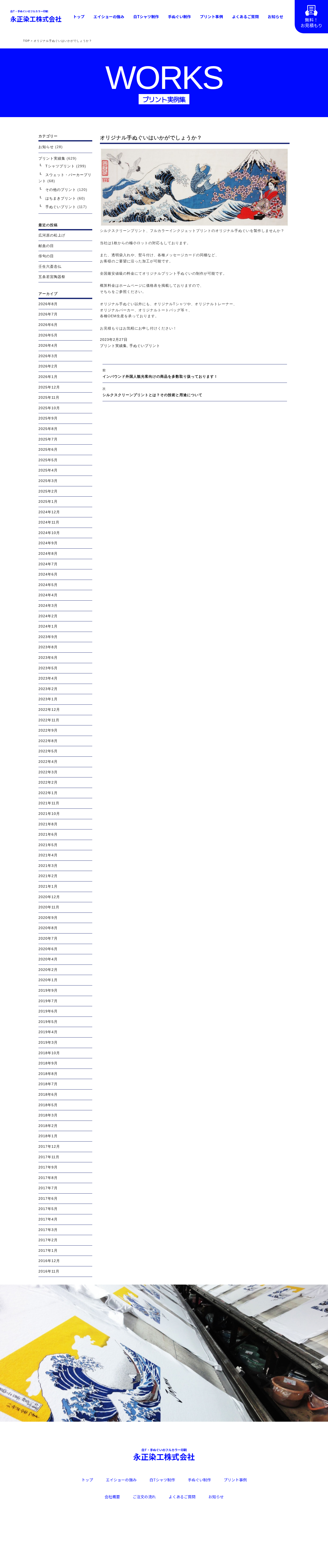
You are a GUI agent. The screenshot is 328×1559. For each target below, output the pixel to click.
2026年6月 (48, 325)
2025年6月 (48, 449)
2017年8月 (48, 1178)
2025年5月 (48, 460)
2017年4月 (48, 1219)
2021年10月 (49, 814)
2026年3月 (48, 356)
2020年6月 (48, 949)
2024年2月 (48, 616)
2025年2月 (48, 491)
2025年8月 (48, 429)
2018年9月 (48, 1063)
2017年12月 (49, 1146)
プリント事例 (211, 16)
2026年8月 (48, 304)
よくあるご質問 (245, 16)
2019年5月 (48, 1022)
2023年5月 (48, 668)
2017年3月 (48, 1230)
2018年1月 (48, 1136)
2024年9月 (48, 543)
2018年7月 (48, 1084)
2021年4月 (48, 855)
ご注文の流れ (144, 1496)
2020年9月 (48, 918)
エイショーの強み (109, 16)
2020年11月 (48, 907)
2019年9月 (48, 990)
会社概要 (112, 1496)
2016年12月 (49, 1261)
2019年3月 (48, 1042)
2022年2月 (48, 782)
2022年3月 (48, 772)
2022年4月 (48, 762)
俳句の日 (46, 256)
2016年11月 (48, 1271)
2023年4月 (48, 678)
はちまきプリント (60, 198)
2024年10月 (49, 533)
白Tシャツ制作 (146, 16)
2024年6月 (48, 574)
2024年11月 (48, 522)
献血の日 (46, 246)
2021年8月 (48, 824)
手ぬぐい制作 (179, 16)
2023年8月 (48, 647)
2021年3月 (48, 866)
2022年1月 (48, 793)
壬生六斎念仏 (49, 266)
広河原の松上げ (51, 235)
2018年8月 (48, 1074)
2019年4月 (48, 1032)
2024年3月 (48, 605)
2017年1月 (48, 1250)
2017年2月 (48, 1240)
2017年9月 (48, 1167)
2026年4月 (48, 345)
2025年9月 (48, 418)
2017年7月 (48, 1188)
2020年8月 (48, 928)
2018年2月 (48, 1126)
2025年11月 (48, 397)
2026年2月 (48, 366)
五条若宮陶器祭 (51, 277)
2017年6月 (48, 1198)
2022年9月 (48, 730)
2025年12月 (49, 387)
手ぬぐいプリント (144, 346)
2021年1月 (48, 886)
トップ (79, 16)
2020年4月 (48, 959)
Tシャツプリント (60, 166)
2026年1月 (48, 377)
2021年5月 (48, 845)
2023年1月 (48, 699)
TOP (26, 40)
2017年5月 (48, 1209)
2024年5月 (48, 585)
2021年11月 (48, 803)
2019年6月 (48, 1011)
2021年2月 (48, 876)
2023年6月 (48, 657)
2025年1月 (48, 501)
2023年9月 (48, 637)
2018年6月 (48, 1094)
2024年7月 (48, 564)
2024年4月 (48, 595)
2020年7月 (48, 938)
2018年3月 (48, 1115)
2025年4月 (48, 470)
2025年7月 (48, 439)
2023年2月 (48, 689)
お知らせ (275, 16)
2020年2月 (48, 970)
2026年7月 (48, 314)
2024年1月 (48, 626)
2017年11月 (48, 1157)
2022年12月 (49, 709)
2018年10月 (49, 1053)
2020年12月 (49, 897)
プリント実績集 (113, 346)
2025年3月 (48, 481)
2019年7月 (48, 1001)
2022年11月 (48, 720)
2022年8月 (48, 741)
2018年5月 (48, 1105)
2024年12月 (49, 512)
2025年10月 (49, 408)
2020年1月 (48, 980)
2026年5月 (48, 335)
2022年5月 (48, 751)
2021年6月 (48, 834)
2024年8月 (48, 553)
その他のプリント (60, 190)
